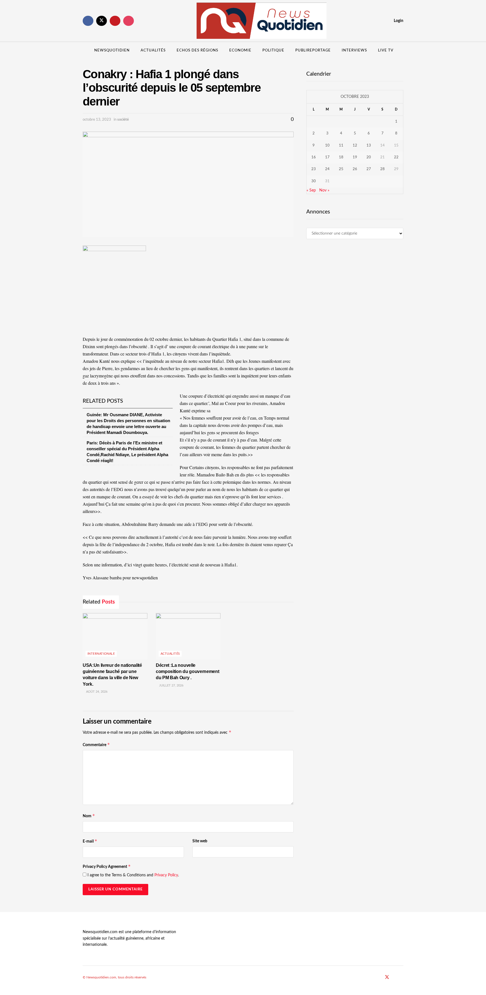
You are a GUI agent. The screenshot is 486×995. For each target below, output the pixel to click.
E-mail (90, 841)
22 (396, 157)
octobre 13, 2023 (97, 119)
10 (327, 145)
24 (327, 169)
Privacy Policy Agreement (107, 866)
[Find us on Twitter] (101, 21)
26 (355, 169)
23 (313, 169)
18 (341, 157)
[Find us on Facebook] (88, 21)
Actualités (153, 50)
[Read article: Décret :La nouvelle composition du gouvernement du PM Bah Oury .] (188, 636)
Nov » (324, 190)
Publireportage (313, 50)
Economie (240, 50)
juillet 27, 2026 (170, 685)
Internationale (101, 653)
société (123, 119)
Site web (199, 841)
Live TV (385, 50)
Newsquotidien (112, 50)
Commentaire (96, 744)
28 (382, 169)
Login (398, 21)
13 (368, 145)
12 (355, 145)
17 (327, 157)
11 (341, 145)
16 (313, 157)
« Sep (311, 190)
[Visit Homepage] (262, 21)
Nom (89, 815)
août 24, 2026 (96, 691)
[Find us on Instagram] (128, 21)
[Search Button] (401, 50)
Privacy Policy (166, 875)
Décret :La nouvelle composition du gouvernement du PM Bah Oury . (187, 671)
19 (355, 157)
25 (341, 169)
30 (313, 181)
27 (368, 169)
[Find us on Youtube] (115, 21)
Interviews (354, 50)
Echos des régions (197, 50)
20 (368, 157)
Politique (273, 50)
